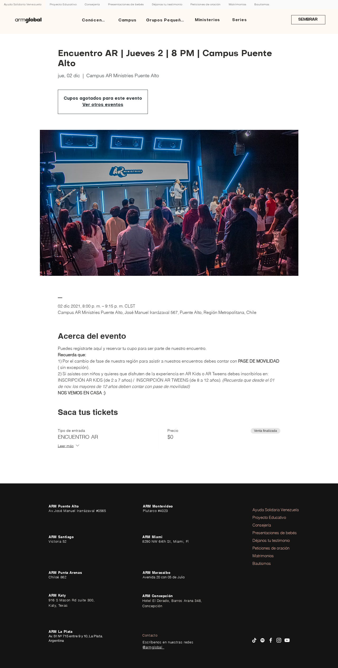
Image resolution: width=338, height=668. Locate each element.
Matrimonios (263, 555)
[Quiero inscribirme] (28, 20)
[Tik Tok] (254, 640)
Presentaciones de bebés (266, 532)
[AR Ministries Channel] (287, 640)
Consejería (261, 525)
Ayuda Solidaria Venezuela (266, 509)
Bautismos (261, 563)
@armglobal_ (153, 647)
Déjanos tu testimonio (266, 540)
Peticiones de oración (266, 548)
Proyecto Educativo (266, 517)
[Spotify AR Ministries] (262, 640)
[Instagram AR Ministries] (279, 640)
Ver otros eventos (102, 105)
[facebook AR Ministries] (270, 640)
